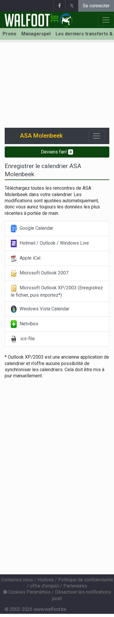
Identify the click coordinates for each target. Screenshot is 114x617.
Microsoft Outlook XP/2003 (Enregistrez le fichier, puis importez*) (57, 291)
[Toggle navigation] (96, 136)
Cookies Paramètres (29, 592)
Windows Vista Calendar (43, 309)
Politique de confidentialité (85, 580)
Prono (9, 34)
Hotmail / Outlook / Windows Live (53, 243)
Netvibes (28, 324)
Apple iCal (29, 258)
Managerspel (36, 34)
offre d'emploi (44, 586)
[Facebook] (59, 6)
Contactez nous (17, 580)
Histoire (45, 580)
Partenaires (75, 586)
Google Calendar (35, 228)
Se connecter (96, 5)
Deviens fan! (56, 152)
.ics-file (26, 339)
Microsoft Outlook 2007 (43, 273)
